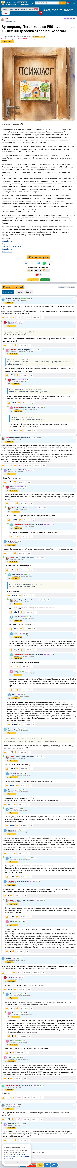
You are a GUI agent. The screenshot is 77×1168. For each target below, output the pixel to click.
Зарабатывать (7, 41)
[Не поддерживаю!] (13, 317)
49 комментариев (38, 257)
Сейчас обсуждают (21, 9)
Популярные (7, 292)
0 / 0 (39, 275)
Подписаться (33, 280)
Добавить (40, 1165)
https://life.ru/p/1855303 (11, 246)
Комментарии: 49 (13, 287)
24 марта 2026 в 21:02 (9, 36)
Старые (28, 292)
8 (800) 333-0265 (53, 10)
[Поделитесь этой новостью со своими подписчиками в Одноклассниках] (32, 263)
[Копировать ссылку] (50, 263)
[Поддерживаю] (3, 317)
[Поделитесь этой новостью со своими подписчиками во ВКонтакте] (26, 263)
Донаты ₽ (45, 280)
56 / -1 (38, 270)
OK (17, 1162)
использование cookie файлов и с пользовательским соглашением (16, 1156)
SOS (40, 13)
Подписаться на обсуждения (66, 287)
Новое (33, 9)
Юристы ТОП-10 (7, 9)
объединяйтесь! (22, 2)
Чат (3, 302)
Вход (73, 3)
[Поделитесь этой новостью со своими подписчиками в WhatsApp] (44, 263)
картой (27, 317)
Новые (19, 292)
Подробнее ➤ (7, 241)
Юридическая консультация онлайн (20, 4)
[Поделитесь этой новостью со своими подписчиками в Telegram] (38, 263)
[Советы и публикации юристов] (3, 3)
